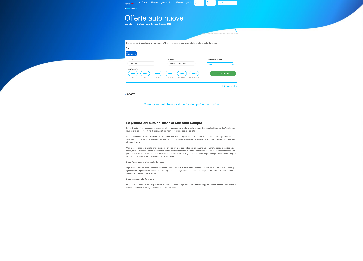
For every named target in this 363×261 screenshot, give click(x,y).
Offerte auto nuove (154, 3)
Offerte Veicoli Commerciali (165, 3)
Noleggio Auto (188, 3)
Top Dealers (209, 3)
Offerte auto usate (179, 3)
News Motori (197, 3)
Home (204, 34)
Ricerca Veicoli (144, 3)
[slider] (208, 62)
